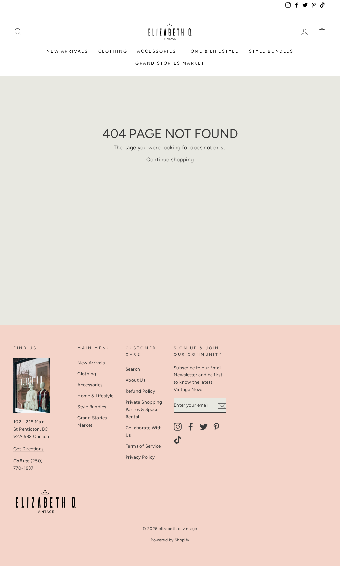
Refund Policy (140, 391)
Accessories (156, 51)
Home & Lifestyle (212, 51)
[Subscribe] (222, 405)
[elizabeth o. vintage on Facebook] (191, 427)
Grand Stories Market (170, 63)
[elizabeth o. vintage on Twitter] (204, 427)
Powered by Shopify (170, 540)
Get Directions (28, 448)
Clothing (113, 51)
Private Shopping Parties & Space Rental (144, 409)
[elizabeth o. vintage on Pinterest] (216, 427)
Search (133, 369)
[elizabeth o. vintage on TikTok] (178, 440)
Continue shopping (170, 159)
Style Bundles (271, 51)
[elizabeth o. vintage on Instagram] (178, 427)
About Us (135, 380)
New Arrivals (67, 51)
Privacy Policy (140, 457)
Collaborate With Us (144, 431)
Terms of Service (143, 446)
